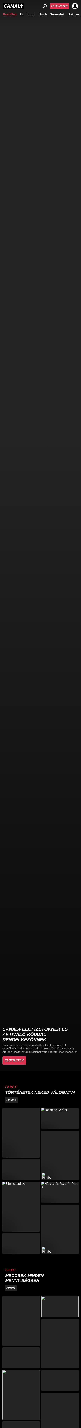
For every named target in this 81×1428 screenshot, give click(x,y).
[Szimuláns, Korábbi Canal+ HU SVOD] (21, 1133)
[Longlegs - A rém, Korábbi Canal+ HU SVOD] (60, 1118)
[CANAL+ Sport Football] (21, 1321)
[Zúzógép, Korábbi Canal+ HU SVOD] (21, 1169)
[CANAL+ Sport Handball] (60, 1343)
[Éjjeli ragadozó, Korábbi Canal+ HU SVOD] (21, 1206)
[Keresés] (45, 6)
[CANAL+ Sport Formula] (21, 1357)
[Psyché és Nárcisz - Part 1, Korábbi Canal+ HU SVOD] (21, 1243)
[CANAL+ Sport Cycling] (21, 1395)
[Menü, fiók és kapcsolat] (75, 6)
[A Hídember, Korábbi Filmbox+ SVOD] (60, 1155)
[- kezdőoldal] (13, 6)
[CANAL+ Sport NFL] (60, 1380)
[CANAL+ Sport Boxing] (60, 1306)
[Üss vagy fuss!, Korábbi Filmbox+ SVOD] (60, 1229)
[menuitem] (10, 14)
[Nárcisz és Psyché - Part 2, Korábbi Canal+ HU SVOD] (60, 1192)
